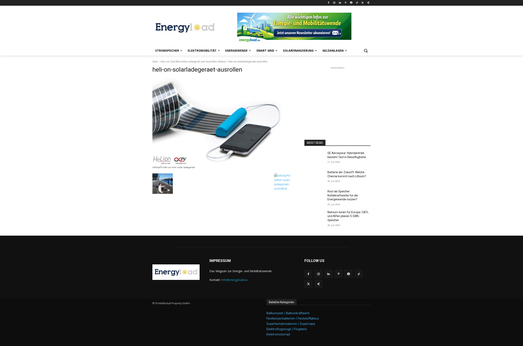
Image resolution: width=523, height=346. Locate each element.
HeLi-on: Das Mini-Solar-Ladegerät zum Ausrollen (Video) (193, 61)
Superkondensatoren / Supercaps (290, 324)
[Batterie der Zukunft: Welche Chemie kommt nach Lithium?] (314, 177)
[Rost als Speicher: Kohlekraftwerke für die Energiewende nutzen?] (314, 196)
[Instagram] (334, 3)
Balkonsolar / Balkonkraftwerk (288, 313)
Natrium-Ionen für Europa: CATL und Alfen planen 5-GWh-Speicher (348, 216)
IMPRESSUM (220, 260)
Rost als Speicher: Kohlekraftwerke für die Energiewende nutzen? (342, 195)
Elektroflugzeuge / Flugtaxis (286, 329)
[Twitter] (362, 3)
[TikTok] (357, 3)
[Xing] (368, 3)
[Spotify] (351, 3)
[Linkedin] (339, 3)
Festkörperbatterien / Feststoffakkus (292, 318)
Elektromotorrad (278, 334)
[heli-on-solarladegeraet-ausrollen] (223, 120)
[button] (366, 50)
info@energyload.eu (234, 280)
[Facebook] (328, 3)
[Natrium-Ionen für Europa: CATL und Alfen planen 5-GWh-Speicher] (314, 217)
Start (155, 61)
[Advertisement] (337, 95)
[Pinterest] (345, 3)
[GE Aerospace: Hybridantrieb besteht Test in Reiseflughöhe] (314, 158)
